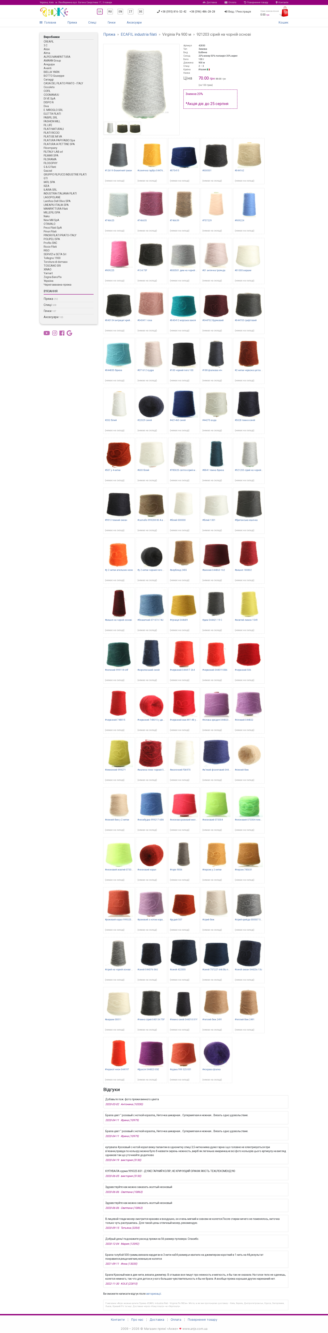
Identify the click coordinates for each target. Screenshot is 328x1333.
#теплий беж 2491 (212, 1019)
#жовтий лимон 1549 (246, 620)
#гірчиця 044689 (179, 620)
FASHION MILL (52, 121)
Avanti (47, 68)
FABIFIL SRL (51, 117)
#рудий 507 (176, 919)
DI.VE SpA (49, 98)
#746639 (174, 220)
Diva (46, 106)
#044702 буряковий (213, 320)
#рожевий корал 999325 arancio (122, 919)
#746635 (142, 220)
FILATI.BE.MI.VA (53, 136)
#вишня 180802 (243, 570)
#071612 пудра (145, 370)
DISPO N (49, 102)
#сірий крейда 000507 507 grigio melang (256, 919)
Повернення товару (257, 2)
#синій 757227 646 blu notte (217, 969)
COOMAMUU (51, 94)
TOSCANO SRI (52, 265)
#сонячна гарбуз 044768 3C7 (153, 170)
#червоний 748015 (115, 720)
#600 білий (143, 470)
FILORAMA (50, 159)
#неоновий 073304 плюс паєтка (252, 819)
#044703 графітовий (246, 320)
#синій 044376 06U (147, 969)
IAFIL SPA (49, 182)
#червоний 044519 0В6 (214, 670)
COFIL (47, 90)
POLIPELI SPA (52, 239)
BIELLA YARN (51, 71)
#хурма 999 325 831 (180, 1069)
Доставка (212, 2)
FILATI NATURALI (54, 128)
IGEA (46, 185)
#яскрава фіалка (211, 1069)
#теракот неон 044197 (117, 1069)
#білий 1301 (208, 520)
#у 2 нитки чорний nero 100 (152, 570)
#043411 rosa (144, 320)
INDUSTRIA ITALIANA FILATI (60, 193)
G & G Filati (50, 166)
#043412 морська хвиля (183, 320)
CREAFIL (49, 41)
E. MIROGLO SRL (53, 109)
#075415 (174, 170)
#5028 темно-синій (245, 420)
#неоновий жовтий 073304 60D (122, 869)
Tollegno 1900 (52, 258)
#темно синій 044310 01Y (183, 1019)
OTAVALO (49, 223)
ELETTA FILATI (52, 113)
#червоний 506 (243, 670)
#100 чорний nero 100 (181, 370)
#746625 (109, 220)
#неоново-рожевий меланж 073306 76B (191, 819)
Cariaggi (49, 79)
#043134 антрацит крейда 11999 (122, 320)
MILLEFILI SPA (52, 212)
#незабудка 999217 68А (150, 819)
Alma (47, 52)
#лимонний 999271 (115, 769)
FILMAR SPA (51, 155)
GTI (46, 178)
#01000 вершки (243, 270)
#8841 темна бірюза (213, 470)
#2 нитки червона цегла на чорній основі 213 (259, 370)
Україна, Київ (76, 2)
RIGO (47, 250)
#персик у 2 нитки (212, 869)
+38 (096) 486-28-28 (202, 11)
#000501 (207, 170)
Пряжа (72, 22)
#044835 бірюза (113, 370)
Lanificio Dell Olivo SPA (57, 201)
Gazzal (48, 170)
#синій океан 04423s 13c (248, 969)
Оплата (232, 2)
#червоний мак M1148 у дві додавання (191, 720)
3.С (45, 45)
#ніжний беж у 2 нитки (117, 819)
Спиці (92, 22)
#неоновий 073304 (212, 819)
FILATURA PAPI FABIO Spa (59, 140)
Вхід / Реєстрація (239, 11)
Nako (47, 216)
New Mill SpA (51, 220)
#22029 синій (144, 420)
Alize (47, 49)
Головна (50, 22)
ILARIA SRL (50, 189)
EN (120, 11)
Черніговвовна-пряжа (57, 284)
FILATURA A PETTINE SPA (59, 144)
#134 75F (142, 270)
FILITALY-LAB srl (53, 151)
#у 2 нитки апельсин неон (119, 570)
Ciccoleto (49, 87)
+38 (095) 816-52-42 (173, 11)
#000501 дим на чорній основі (186, 270)
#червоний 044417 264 (182, 670)
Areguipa (49, 64)
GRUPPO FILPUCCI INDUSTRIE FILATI (65, 174)
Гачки (111, 22)
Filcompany (50, 147)
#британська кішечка (246, 520)
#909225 (109, 270)
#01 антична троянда (213, 270)
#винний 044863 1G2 (213, 570)
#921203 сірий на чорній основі (252, 470)
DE (141, 11)
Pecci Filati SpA (53, 227)
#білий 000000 (178, 520)
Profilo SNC (50, 242)
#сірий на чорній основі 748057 (122, 969)
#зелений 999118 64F (116, 670)
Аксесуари (134, 22)
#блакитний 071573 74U (150, 620)
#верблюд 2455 (178, 570)
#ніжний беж (242, 769)
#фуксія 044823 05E (148, 1069)
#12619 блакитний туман (118, 170)
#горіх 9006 (176, 869)
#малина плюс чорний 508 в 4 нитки (157, 769)
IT (130, 11)
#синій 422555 (178, 969)
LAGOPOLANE (52, 197)
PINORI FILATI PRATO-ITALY (60, 235)
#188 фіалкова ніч (212, 370)
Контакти (283, 2)
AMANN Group (52, 60)
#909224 (239, 220)
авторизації (153, 1293)
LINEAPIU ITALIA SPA (56, 204)
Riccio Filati (50, 246)
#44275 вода (209, 420)
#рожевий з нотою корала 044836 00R (158, 919)
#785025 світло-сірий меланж (186, 470)
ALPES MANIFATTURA (57, 56)
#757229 (207, 220)
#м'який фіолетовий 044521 (217, 769)
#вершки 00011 (113, 1019)
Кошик (283, 22)
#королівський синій (148, 670)
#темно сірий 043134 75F (151, 1019)
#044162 (239, 170)
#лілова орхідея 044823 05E (217, 720)
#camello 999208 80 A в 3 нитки (154, 520)
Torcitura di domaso (56, 261)
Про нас (137, 1319)
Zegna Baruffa (53, 277)
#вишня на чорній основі (118, 620)
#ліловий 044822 (244, 720)
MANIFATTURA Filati (56, 208)
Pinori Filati (50, 231)
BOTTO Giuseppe (54, 75)
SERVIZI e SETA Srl (55, 254)
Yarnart (48, 273)
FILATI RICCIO (52, 132)
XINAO (47, 269)
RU (110, 11)
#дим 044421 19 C (212, 620)
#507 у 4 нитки (113, 470)
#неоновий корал (146, 869)
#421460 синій (178, 420)
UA (100, 11)
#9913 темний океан (116, 520)
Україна (48, 280)
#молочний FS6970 (180, 769)
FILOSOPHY (51, 163)
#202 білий (111, 420)
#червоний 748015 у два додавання (157, 720)
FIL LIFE (48, 125)
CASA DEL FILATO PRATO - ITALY (63, 83)
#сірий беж (208, 919)
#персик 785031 (243, 869)
